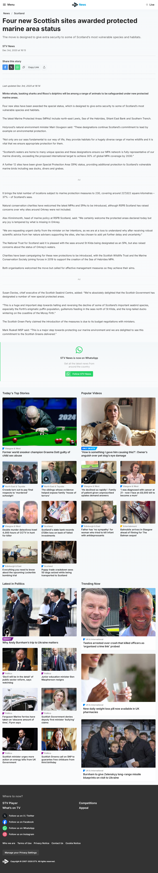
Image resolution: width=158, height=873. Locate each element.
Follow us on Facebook (21, 822)
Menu (11, 4)
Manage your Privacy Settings (21, 852)
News (6, 13)
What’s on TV (11, 807)
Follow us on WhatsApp (21, 828)
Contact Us (57, 843)
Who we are (8, 843)
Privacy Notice (41, 843)
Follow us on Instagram (21, 834)
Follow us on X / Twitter (21, 815)
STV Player (10, 803)
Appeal (83, 807)
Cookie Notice (73, 843)
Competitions (88, 803)
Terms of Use (24, 843)
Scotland (19, 13)
